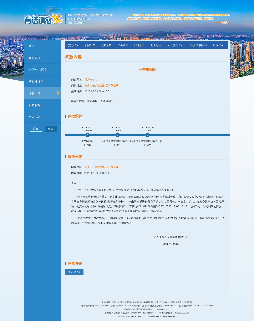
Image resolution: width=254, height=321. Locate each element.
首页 (31, 46)
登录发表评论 (74, 272)
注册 (36, 129)
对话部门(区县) (38, 69)
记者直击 (106, 45)
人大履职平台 (175, 45)
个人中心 (34, 117)
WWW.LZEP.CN (143, 316)
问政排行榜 (36, 81)
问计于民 (139, 45)
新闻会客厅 (36, 105)
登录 (51, 129)
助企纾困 (156, 45)
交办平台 (73, 45)
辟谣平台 (218, 45)
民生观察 (123, 45)
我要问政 (34, 58)
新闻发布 (90, 45)
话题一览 (34, 93)
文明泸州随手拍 (198, 45)
